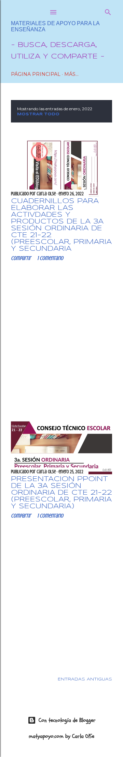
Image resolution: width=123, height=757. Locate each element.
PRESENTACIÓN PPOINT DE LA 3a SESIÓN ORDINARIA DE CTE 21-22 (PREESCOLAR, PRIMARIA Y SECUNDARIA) (61, 493)
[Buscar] (108, 10)
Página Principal (35, 74)
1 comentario (50, 258)
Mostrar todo (38, 114)
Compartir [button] (21, 258)
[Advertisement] (61, 339)
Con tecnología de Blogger (67, 720)
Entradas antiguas (85, 679)
